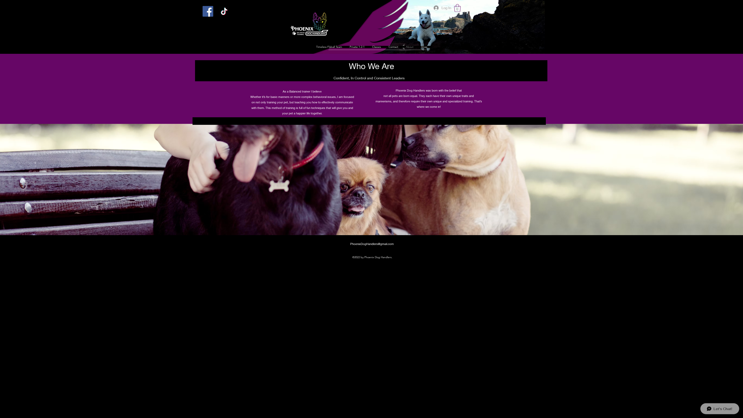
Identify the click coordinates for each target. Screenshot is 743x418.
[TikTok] (224, 11)
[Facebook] (208, 11)
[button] (457, 8)
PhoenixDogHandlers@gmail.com (372, 244)
